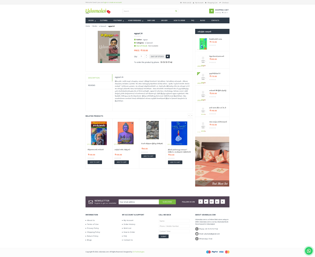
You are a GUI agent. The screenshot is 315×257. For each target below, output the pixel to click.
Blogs (89, 240)
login (105, 2)
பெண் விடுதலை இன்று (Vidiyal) (152, 143)
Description (94, 78)
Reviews (91, 85)
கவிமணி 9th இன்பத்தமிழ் (217, 90)
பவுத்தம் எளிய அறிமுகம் (122, 149)
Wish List (127, 228)
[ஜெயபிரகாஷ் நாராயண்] (203, 61)
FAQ (125, 236)
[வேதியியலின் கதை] (203, 44)
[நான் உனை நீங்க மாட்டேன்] (203, 111)
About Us (91, 220)
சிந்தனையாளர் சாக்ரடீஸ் (96, 149)
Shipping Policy (93, 232)
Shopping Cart (212, 3)
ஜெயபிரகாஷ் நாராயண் (216, 56)
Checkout (225, 3)
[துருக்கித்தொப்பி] (203, 78)
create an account (115, 2)
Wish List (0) (187, 3)
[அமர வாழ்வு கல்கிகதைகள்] (203, 127)
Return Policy (92, 236)
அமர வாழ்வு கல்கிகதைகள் (218, 122)
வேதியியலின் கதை (215, 39)
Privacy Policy (93, 228)
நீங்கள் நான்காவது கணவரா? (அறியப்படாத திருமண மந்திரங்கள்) (179, 150)
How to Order (129, 232)
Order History (129, 224)
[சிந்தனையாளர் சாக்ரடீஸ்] (99, 133)
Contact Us (128, 240)
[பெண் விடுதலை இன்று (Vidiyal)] (152, 130)
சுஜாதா (145, 39)
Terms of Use (93, 224)
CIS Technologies (138, 252)
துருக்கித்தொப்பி (214, 73)
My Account (199, 3)
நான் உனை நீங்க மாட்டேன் (217, 107)
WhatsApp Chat (205, 239)
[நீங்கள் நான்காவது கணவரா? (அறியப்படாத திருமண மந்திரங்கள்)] (179, 133)
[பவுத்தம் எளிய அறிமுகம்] (126, 133)
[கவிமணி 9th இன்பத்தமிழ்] (203, 95)
